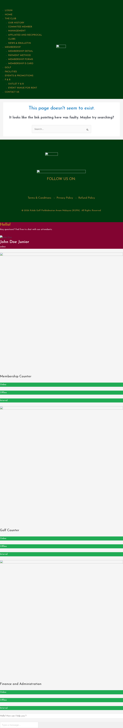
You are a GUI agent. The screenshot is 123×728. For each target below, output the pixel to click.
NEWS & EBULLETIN (19, 43)
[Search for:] (61, 129)
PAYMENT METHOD (19, 55)
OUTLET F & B (16, 84)
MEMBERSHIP (13, 47)
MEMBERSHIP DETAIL (20, 51)
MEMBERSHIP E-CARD (20, 64)
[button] (25, 4)
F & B (7, 80)
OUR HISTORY (16, 23)
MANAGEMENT (17, 31)
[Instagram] (57, 188)
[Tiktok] (75, 188)
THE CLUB (10, 19)
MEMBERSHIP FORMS (20, 59)
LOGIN (8, 10)
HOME (8, 15)
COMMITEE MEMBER (20, 27)
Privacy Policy (65, 198)
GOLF (8, 68)
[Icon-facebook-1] (47, 188)
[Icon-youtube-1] (66, 188)
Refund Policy (86, 198)
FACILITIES (11, 72)
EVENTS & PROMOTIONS (19, 76)
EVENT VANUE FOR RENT (22, 88)
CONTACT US (12, 92)
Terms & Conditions (39, 198)
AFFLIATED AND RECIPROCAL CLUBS (25, 37)
